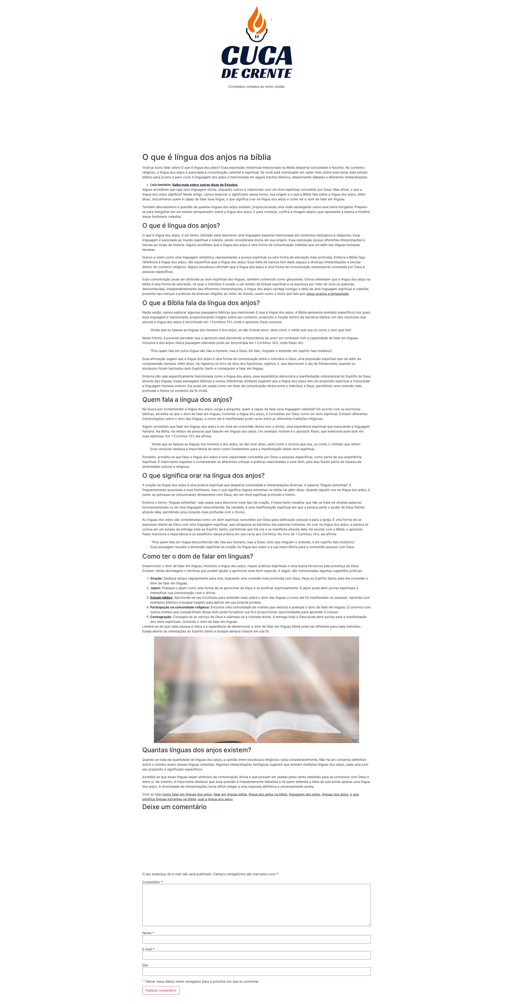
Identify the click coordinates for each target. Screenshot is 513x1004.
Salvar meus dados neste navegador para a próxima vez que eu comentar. (202, 981)
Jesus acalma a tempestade (327, 294)
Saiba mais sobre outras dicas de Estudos (204, 185)
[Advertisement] (256, 122)
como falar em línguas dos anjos (187, 794)
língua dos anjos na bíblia (268, 794)
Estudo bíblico (161, 598)
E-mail (148, 949)
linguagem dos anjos (304, 794)
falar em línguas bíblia (230, 794)
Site (145, 965)
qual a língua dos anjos (215, 799)
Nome (148, 932)
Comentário (152, 882)
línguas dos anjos (335, 794)
